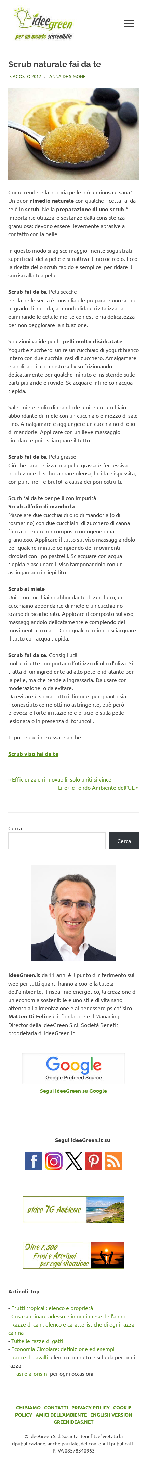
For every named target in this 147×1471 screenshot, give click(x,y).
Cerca (15, 828)
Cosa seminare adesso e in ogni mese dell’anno (68, 1316)
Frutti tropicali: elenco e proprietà (52, 1307)
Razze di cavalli (29, 1357)
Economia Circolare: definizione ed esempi (63, 1348)
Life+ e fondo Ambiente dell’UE (96, 787)
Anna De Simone (67, 76)
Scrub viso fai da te (33, 753)
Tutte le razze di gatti (37, 1340)
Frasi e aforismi (30, 1373)
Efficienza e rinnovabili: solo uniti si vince (61, 779)
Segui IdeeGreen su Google (73, 1090)
